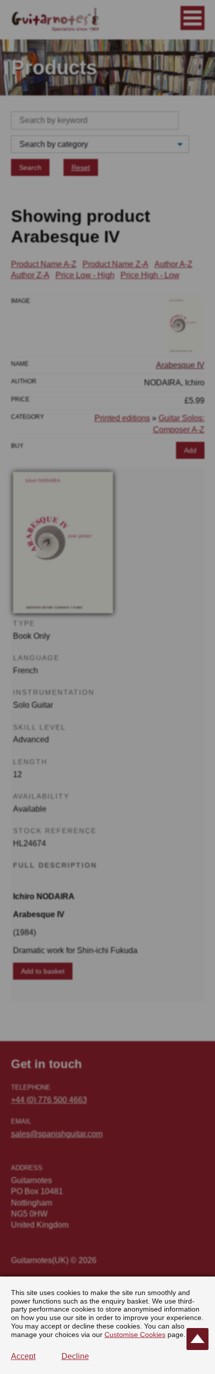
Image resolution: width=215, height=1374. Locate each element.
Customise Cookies (135, 1335)
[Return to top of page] (197, 1339)
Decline (75, 1356)
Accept (23, 1356)
